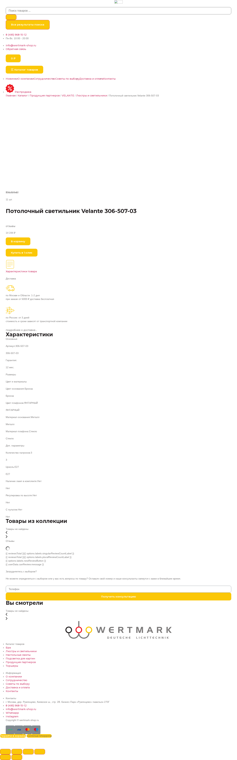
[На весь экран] (28, 751)
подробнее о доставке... (21, 330)
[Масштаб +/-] (39, 751)
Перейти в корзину (13, 735)
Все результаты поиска (27, 24)
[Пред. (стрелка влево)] (5, 757)
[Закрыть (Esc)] (5, 751)
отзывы (10, 226)
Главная (11, 95)
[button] (24, 70)
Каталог (23, 95)
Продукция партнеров (45, 95)
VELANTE (68, 95)
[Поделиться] (16, 751)
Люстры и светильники (91, 95)
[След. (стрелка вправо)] (16, 757)
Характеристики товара (21, 271)
